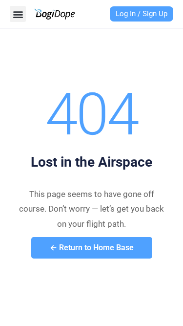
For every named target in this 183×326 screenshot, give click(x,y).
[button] (18, 14)
